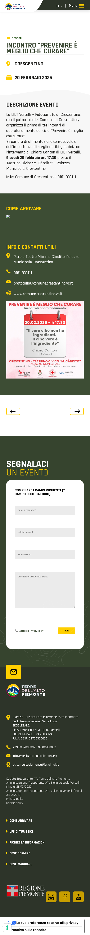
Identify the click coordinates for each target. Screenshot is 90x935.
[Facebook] (64, 896)
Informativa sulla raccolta (25, 930)
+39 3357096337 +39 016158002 (34, 747)
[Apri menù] (76, 6)
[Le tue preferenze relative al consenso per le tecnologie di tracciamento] (7, 928)
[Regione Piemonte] (25, 891)
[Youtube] (78, 896)
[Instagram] (51, 896)
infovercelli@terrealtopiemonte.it (35, 756)
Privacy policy (36, 631)
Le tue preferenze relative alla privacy (47, 923)
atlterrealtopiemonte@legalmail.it (36, 764)
